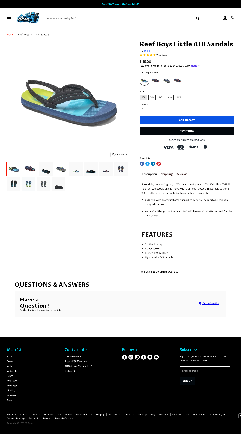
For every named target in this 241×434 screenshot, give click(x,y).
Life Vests (12, 381)
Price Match (114, 414)
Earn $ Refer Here (64, 418)
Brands (10, 400)
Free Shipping (97, 414)
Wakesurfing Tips (218, 414)
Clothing (11, 390)
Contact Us (70, 371)
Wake (10, 366)
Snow (10, 361)
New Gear (163, 414)
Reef (147, 51)
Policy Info (34, 418)
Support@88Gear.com (76, 361)
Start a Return (65, 414)
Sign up (187, 381)
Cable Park (177, 414)
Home (10, 34)
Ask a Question (210, 303)
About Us (11, 414)
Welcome (24, 414)
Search (36, 414)
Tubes (10, 376)
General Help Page (16, 418)
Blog (152, 414)
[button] (148, 55)
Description (149, 174)
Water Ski (12, 371)
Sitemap (142, 414)
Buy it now (187, 131)
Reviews (181, 174)
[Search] (197, 18)
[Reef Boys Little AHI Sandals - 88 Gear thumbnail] (14, 169)
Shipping (167, 174)
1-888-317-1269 (73, 356)
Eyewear (11, 395)
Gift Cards (49, 414)
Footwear (12, 386)
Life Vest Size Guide (196, 414)
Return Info (81, 414)
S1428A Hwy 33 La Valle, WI (79, 366)
